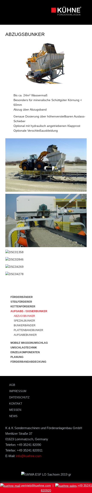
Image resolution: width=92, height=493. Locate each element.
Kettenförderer (22, 306)
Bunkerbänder (25, 325)
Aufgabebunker (25, 334)
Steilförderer (21, 301)
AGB (12, 385)
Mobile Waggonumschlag (29, 342)
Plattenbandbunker (28, 330)
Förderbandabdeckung (28, 361)
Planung (16, 357)
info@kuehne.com (29, 456)
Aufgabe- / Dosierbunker (28, 311)
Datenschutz (19, 397)
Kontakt (15, 403)
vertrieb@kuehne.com (35, 485)
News (13, 416)
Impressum (17, 391)
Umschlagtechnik (23, 347)
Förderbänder (21, 297)
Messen (15, 409)
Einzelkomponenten (25, 352)
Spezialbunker (24, 320)
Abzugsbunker (24, 315)
